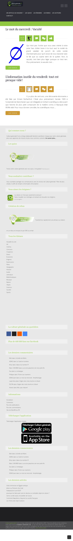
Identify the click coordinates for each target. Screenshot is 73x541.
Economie (9, 257)
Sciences (9, 287)
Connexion (9, 402)
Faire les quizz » (46, 169)
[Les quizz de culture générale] (20, 158)
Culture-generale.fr (11, 523)
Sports (8, 292)
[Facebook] (8, 334)
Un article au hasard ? (14, 13)
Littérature (9, 275)
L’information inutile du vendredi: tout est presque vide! (32, 78)
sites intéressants (41, 528)
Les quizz (28, 13)
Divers (8, 254)
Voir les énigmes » (18, 199)
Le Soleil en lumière (23, 361)
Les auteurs (56, 13)
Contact (9, 16)
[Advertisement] (36, 309)
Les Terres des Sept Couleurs (15, 501)
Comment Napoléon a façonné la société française (22, 498)
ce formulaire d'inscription (30, 184)
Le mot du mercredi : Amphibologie (30, 378)
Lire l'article (12, 67)
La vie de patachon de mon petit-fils (33, 368)
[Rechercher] (66, 5)
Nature (8, 282)
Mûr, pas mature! (22, 387)
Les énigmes (37, 13)
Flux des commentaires (13, 407)
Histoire (8, 269)
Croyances (9, 252)
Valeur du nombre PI (22, 365)
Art (7, 244)
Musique (9, 280)
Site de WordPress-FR (13, 410)
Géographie (10, 267)
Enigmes (9, 259)
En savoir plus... (51, 138)
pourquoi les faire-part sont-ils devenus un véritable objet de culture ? (27, 493)
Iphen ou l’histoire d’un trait (14, 488)
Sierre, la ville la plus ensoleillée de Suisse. (19, 496)
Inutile (8, 272)
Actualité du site (11, 242)
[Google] (25, 334)
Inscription (9, 400)
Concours (9, 249)
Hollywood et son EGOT (13, 491)
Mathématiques (11, 277)
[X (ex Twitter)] (14, 334)
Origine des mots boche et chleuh (29, 381)
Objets (8, 285)
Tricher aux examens (24, 374)
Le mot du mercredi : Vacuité (24, 29)
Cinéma (8, 247)
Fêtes (8, 264)
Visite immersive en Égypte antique (17, 485)
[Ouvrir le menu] (62, 5)
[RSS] (19, 334)
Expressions (10, 262)
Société (8, 290)
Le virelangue (19, 371)
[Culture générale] (15, 3)
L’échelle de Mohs (20, 358)
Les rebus (47, 13)
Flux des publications (12, 405)
